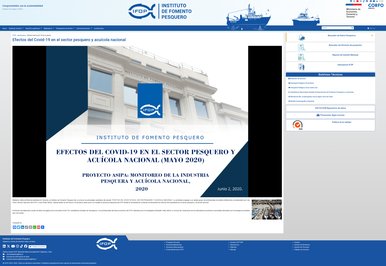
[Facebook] (368, 1)
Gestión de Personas (301, 247)
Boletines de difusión (298, 79)
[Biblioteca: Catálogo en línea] (371, 1)
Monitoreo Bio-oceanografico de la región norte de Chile (311, 97)
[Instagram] (361, 1)
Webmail (233, 247)
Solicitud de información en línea (17, 257)
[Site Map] (377, 1)
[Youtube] (357, 1)
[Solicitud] (374, 1)
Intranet (297, 242)
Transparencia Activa (64, 28)
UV (382, 1)
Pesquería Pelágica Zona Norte (302, 83)
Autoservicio (234, 245)
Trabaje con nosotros (38, 247)
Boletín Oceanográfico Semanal (302, 101)
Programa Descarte (173, 242)
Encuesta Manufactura (174, 245)
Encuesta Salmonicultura (174, 247)
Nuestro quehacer (33, 28)
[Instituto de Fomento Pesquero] (159, 11)
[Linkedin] (351, 1)
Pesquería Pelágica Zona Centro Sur (304, 88)
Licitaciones (99, 28)
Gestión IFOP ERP (236, 242)
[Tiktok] (364, 1)
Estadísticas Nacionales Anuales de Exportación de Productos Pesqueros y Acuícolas (322, 92)
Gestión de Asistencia (302, 245)
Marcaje (233, 250)
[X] (354, 1)
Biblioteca (48, 28)
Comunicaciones (83, 28)
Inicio (4, 28)
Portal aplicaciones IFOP (175, 250)
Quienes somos (15, 28)
